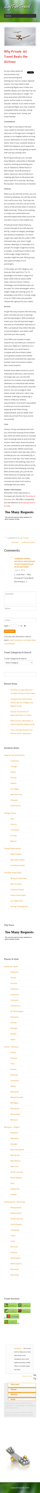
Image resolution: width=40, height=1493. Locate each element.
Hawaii (13, 783)
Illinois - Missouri (11, 1047)
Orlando (13, 800)
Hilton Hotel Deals (18, 895)
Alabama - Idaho (11, 966)
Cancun (13, 824)
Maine (13, 1086)
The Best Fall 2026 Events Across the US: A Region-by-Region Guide (21, 702)
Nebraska (14, 1138)
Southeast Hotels (17, 865)
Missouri (14, 1120)
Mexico (13, 841)
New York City (16, 794)
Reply (26, 569)
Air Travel (24, 538)
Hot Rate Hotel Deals (12, 872)
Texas (12, 1235)
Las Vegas (14, 789)
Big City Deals (16, 884)
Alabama (14, 972)
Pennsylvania (16, 1207)
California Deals (17, 889)
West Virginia (16, 1263)
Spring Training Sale (19, 906)
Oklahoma (14, 1189)
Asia (12, 818)
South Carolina (16, 1218)
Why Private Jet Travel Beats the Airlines (16, 56)
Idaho (12, 1039)
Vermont (14, 1246)
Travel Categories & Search (15, 658)
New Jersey (15, 1155)
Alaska (13, 977)
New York (14, 1166)
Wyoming (14, 1275)
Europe (13, 835)
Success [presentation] (15, 1384)
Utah (12, 1241)
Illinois (13, 1052)
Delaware (14, 1017)
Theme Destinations (12, 848)
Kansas (13, 1069)
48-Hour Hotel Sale (18, 878)
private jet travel (28, 542)
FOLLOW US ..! (18, 1348)
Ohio (12, 1183)
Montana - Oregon (12, 1127)
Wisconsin (14, 1269)
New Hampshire (17, 1149)
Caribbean (14, 830)
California (14, 761)
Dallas (13, 772)
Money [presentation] (14, 1394)
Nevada (13, 1144)
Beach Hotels (15, 854)
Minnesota (14, 1108)
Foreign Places (10, 813)
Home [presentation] (14, 1389)
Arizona (13, 983)
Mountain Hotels (17, 859)
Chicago (13, 766)
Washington (15, 1258)
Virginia (13, 1252)
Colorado (14, 1000)
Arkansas (14, 989)
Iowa (12, 1063)
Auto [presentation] (13, 1399)
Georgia (13, 1028)
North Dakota (16, 1177)
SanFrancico (15, 805)
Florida (13, 777)
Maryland (14, 1091)
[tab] (22, 1385)
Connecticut (15, 1005)
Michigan (14, 1103)
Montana (14, 1132)
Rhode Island (15, 1213)
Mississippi (15, 1114)
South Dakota (16, 1224)
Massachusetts (16, 1097)
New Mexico (15, 1161)
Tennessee (14, 1230)
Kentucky (14, 1075)
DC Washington (16, 1011)
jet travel (15, 542)
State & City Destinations (14, 755)
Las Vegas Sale (16, 900)
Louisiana (14, 1080)
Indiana (13, 1058)
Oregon (13, 1194)
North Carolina (16, 1172)
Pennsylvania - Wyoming (14, 1202)
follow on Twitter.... (27, 1376)
